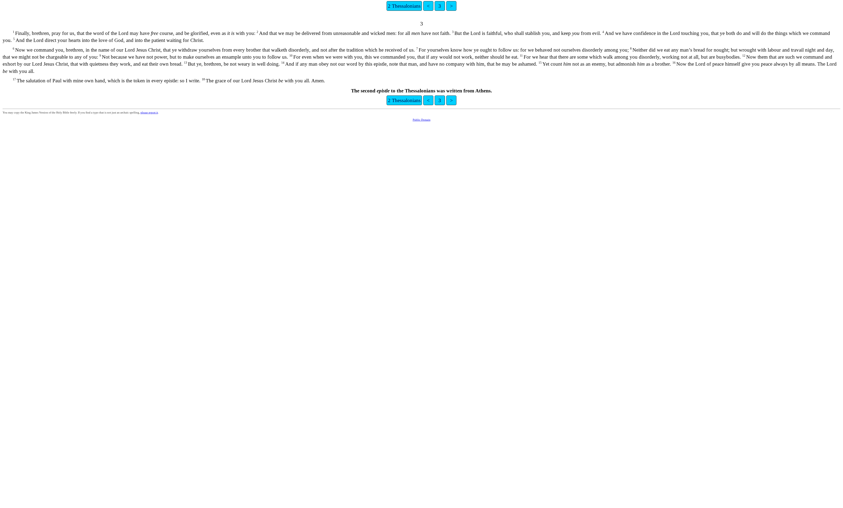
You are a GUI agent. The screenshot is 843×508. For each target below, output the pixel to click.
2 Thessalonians (404, 6)
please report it (149, 112)
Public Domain (422, 119)
